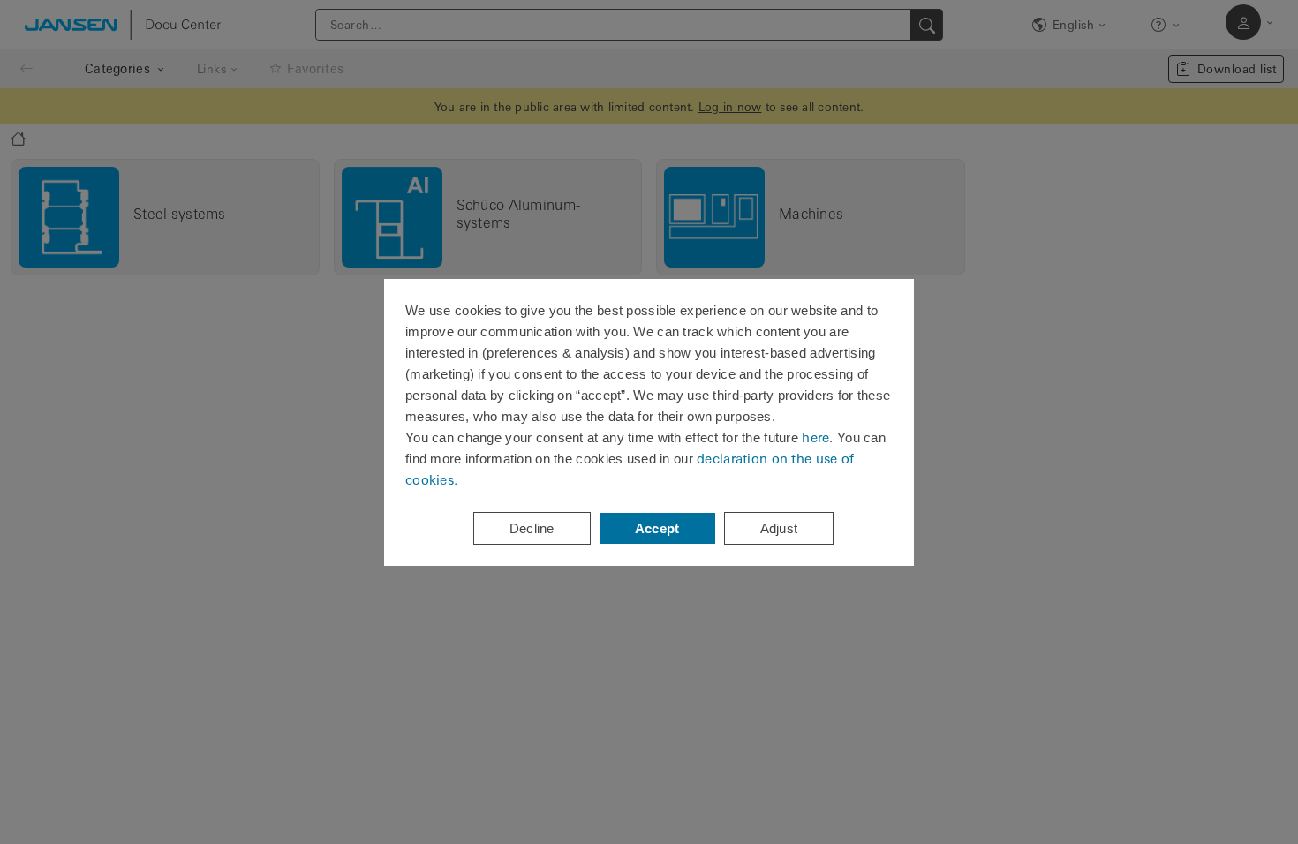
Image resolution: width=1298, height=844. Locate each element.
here (815, 437)
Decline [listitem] (532, 528)
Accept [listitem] (657, 528)
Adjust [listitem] (779, 528)
